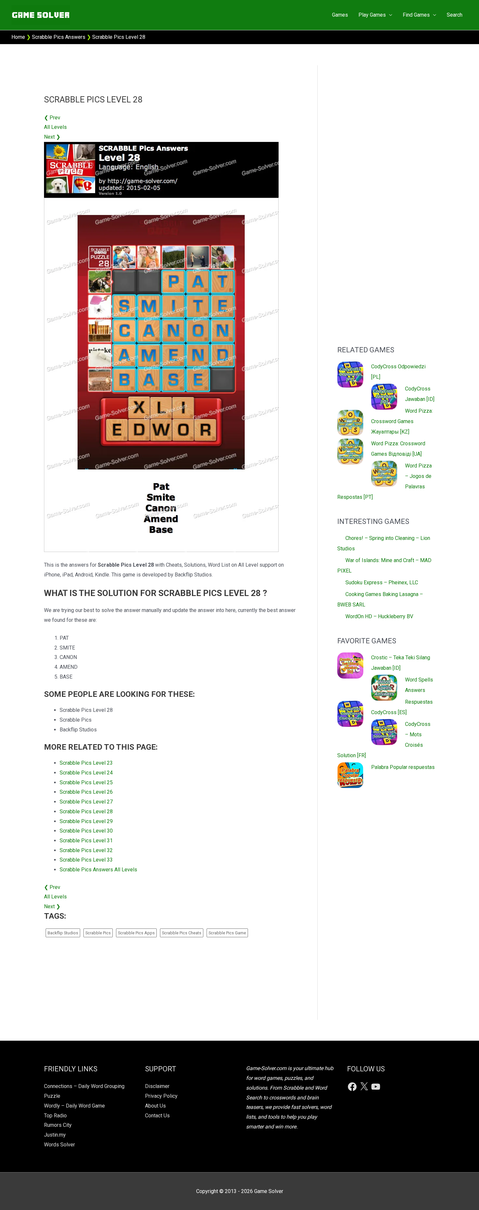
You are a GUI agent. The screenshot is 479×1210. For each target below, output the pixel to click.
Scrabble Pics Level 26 (86, 792)
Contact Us (157, 1115)
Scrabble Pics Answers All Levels (98, 869)
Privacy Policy (161, 1096)
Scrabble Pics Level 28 (86, 811)
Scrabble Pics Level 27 (86, 802)
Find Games (416, 15)
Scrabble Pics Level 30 (86, 831)
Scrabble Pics (98, 932)
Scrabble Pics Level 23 (86, 763)
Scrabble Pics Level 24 (86, 773)
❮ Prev (52, 118)
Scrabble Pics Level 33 (86, 860)
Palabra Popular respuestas (403, 767)
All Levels (55, 127)
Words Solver (59, 1144)
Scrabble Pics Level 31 (86, 840)
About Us (155, 1106)
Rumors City (58, 1125)
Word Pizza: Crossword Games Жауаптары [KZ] (402, 421)
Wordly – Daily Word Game (74, 1106)
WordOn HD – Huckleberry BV (379, 616)
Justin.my (55, 1135)
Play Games (372, 15)
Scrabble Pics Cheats (181, 932)
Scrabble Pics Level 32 (86, 850)
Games (340, 15)
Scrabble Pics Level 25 (86, 782)
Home (18, 37)
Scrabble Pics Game (227, 932)
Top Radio (55, 1115)
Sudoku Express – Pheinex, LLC (381, 582)
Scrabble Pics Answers (58, 37)
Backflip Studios (63, 932)
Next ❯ (52, 137)
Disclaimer (157, 1086)
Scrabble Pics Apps (136, 932)
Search (454, 15)
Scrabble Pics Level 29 (86, 821)
